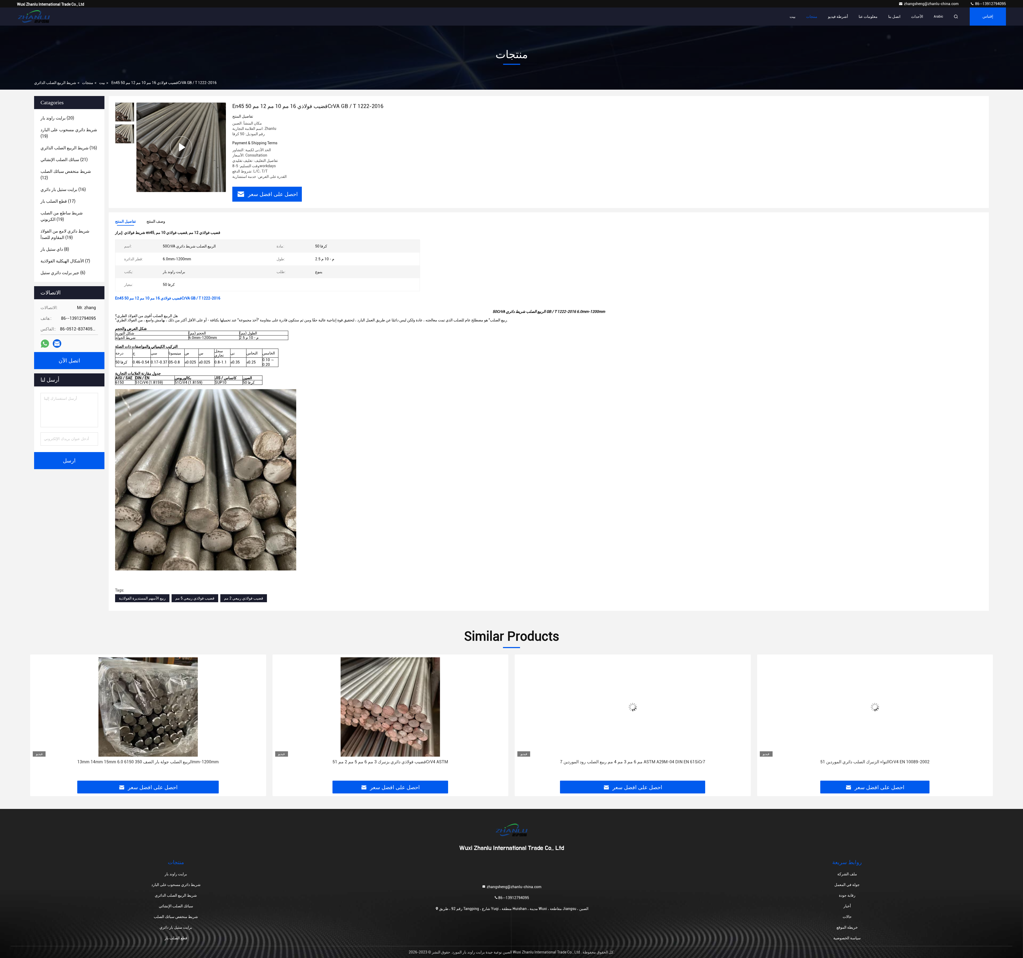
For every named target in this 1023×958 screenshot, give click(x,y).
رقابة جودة (847, 895)
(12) (65, 174)
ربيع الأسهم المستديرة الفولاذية (142, 598)
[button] (39, 719)
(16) (68, 147)
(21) (64, 159)
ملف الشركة (847, 874)
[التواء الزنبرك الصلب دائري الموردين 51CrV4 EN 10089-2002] (632, 707)
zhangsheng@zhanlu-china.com (931, 4)
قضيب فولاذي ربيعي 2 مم (243, 598)
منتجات (811, 16)
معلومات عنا (868, 16)
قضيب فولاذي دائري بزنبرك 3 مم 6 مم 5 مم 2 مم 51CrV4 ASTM (148, 761)
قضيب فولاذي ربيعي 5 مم (194, 598)
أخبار (847, 906)
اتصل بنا (894, 16)
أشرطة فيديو (838, 16)
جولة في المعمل (847, 885)
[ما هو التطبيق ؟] (44, 343)
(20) (57, 118)
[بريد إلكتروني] (57, 343)
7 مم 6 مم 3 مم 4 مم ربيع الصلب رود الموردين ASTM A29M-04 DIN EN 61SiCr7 (390, 761)
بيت (792, 16)
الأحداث (917, 16)
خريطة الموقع (847, 927)
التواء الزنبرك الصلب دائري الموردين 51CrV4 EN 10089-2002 (632, 761)
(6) (62, 272)
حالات (847, 917)
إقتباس (988, 16)
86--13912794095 (990, 4)
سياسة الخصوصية (847, 938)
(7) (65, 261)
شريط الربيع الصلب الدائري (55, 83)
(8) (54, 249)
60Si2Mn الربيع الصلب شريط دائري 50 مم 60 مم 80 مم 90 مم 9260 (874, 761)
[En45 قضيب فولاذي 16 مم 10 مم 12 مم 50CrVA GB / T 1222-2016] (181, 147)
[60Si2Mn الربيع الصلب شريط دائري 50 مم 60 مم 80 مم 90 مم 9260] (875, 707)
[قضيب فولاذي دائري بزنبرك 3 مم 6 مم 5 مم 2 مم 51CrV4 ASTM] (148, 707)
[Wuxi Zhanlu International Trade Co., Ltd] (34, 16)
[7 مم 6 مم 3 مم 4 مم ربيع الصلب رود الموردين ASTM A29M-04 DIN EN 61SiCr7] (390, 707)
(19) (68, 133)
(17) (57, 201)
